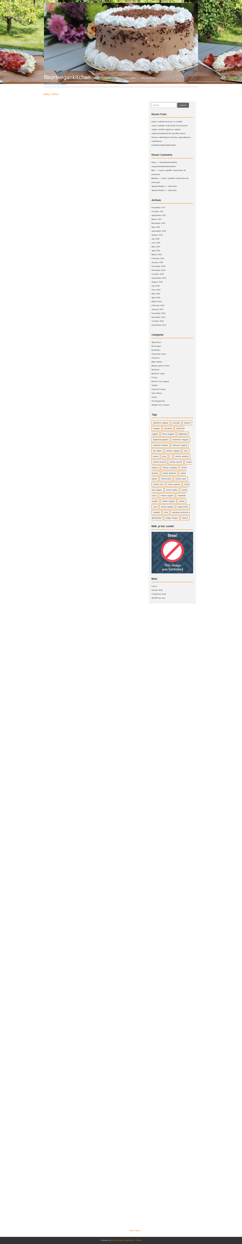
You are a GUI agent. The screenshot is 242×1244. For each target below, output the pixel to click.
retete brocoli (159, 462)
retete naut (180, 478)
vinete (185, 518)
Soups (154, 397)
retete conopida (169, 467)
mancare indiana (160, 445)
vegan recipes (172, 518)
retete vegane (167, 495)
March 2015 (157, 254)
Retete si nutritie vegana (63, 79)
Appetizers (156, 342)
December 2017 (158, 207)
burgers (156, 428)
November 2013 (158, 317)
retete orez (158, 484)
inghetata (182, 434)
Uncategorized (158, 401)
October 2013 (158, 321)
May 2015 (156, 246)
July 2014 (156, 286)
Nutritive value (158, 373)
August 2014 (157, 282)
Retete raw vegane (160, 381)
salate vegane (168, 501)
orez (186, 450)
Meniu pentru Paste (161, 365)
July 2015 (156, 239)
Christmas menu (159, 354)
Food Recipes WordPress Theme (127, 1240)
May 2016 (156, 227)
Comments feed (159, 594)
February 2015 (158, 258)
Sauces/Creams (159, 389)
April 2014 (156, 297)
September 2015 (159, 231)
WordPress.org (158, 598)
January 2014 (157, 309)
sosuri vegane (167, 506)
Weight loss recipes (160, 405)
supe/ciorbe (183, 506)
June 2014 (156, 289)
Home (46, 94)
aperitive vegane (160, 422)
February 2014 (158, 305)
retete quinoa (174, 484)
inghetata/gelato (161, 439)
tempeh (156, 512)
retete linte (166, 478)
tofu (166, 512)
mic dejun (157, 450)
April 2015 (156, 250)
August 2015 (157, 235)
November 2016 (158, 223)
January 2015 (157, 262)
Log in (154, 586)
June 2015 (156, 242)
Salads (154, 385)
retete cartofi (176, 462)
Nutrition (155, 369)
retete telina (172, 490)
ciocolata (168, 428)
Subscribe (129, 78)
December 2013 (158, 313)
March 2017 (157, 219)
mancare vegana (179, 445)
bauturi (187, 422)
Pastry (154, 377)
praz (164, 456)
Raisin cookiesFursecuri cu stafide (167, 121)
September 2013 (159, 325)
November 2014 (158, 270)
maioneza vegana (181, 439)
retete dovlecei (169, 473)
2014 (54, 94)
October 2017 (158, 211)
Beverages (156, 346)
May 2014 (156, 293)
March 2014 (157, 301)
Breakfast (156, 350)
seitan (182, 501)
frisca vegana (168, 434)
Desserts (156, 358)
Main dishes (157, 361)
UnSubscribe (148, 78)
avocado (176, 422)
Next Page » (135, 1230)
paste (155, 456)
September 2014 (159, 278)
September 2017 (159, 215)
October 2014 (158, 274)
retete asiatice (182, 456)
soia (155, 506)
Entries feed (157, 590)
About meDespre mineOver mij (101, 78)
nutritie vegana (173, 450)
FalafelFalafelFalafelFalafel (164, 145)
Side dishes (157, 393)
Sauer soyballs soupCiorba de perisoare (170, 125)
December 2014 (159, 266)
